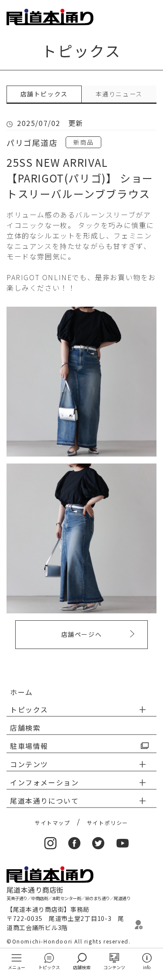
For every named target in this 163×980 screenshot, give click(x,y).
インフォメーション (44, 782)
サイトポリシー (107, 822)
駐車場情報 (29, 746)
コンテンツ (114, 967)
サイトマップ (52, 822)
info (146, 967)
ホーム (21, 692)
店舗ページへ (81, 634)
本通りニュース (119, 93)
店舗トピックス (44, 93)
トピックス (49, 967)
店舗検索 (81, 967)
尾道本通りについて (44, 800)
